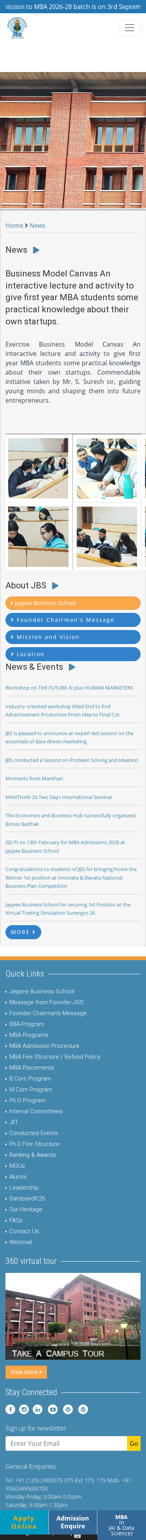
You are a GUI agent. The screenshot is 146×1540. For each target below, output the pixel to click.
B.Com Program (30, 1078)
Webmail (20, 1242)
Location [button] (29, 654)
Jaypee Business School (41, 991)
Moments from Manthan (34, 778)
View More (25, 1372)
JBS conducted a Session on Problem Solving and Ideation (71, 760)
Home (14, 225)
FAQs (16, 1220)
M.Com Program (30, 1089)
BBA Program (26, 1024)
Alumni (17, 1176)
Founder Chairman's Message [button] (64, 619)
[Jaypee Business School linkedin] (36, 1409)
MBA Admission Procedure (44, 1045)
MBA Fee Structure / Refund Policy (54, 1056)
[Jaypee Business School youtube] (51, 1409)
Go (134, 1443)
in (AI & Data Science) (121, 1525)
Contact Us (24, 1231)
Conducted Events (33, 1133)
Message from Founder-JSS (46, 1002)
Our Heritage (25, 1209)
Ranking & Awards (32, 1154)
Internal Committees (36, 1111)
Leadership (24, 1187)
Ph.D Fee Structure (34, 1144)
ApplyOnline (24, 1522)
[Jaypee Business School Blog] (66, 1409)
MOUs (17, 1165)
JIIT (13, 1122)
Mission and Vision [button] (47, 637)
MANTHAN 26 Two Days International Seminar (59, 797)
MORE (21, 932)
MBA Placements (31, 1067)
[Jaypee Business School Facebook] (10, 1409)
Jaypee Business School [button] (44, 603)
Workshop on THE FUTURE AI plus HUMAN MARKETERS (69, 687)
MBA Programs (28, 1034)
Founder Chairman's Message (48, 1013)
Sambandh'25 (27, 1198)
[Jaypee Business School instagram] (23, 1409)
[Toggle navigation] (130, 27)
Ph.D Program (27, 1100)
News (38, 225)
